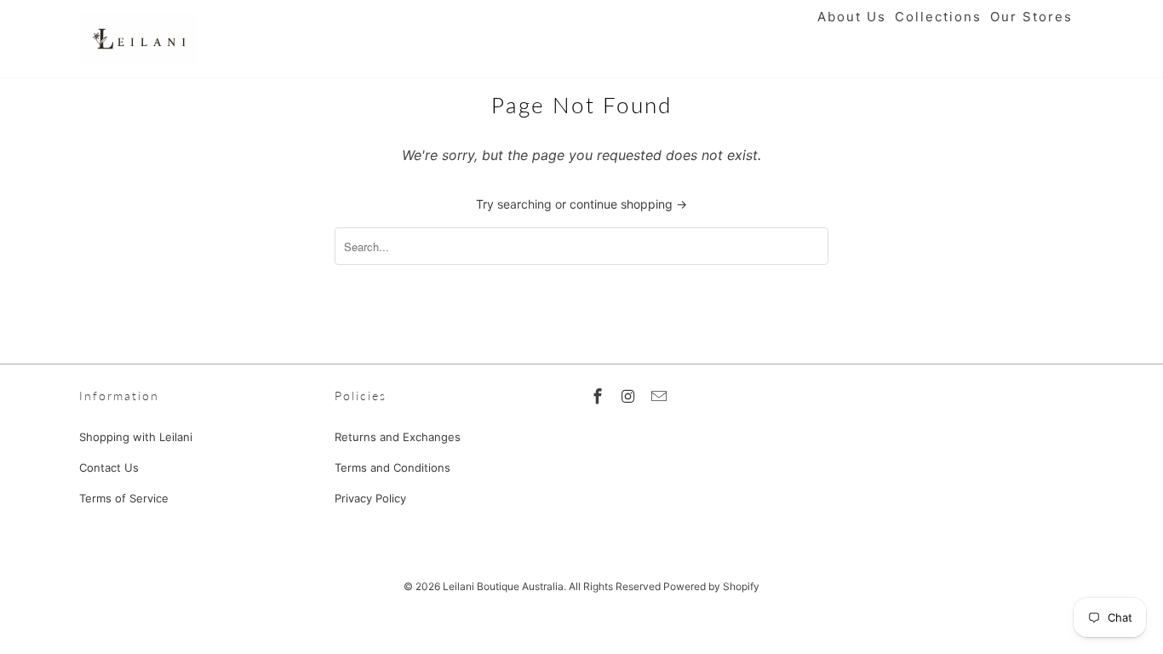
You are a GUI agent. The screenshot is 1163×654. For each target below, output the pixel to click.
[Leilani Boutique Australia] (138, 39)
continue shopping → (628, 204)
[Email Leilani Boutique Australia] (660, 396)
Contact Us (109, 467)
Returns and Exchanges (398, 437)
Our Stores (1031, 17)
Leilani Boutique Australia (503, 586)
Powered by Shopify (711, 586)
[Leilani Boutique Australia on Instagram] (630, 396)
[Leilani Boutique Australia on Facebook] (599, 396)
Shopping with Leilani (135, 437)
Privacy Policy (370, 498)
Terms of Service (124, 498)
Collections (938, 17)
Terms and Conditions (392, 467)
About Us (851, 17)
